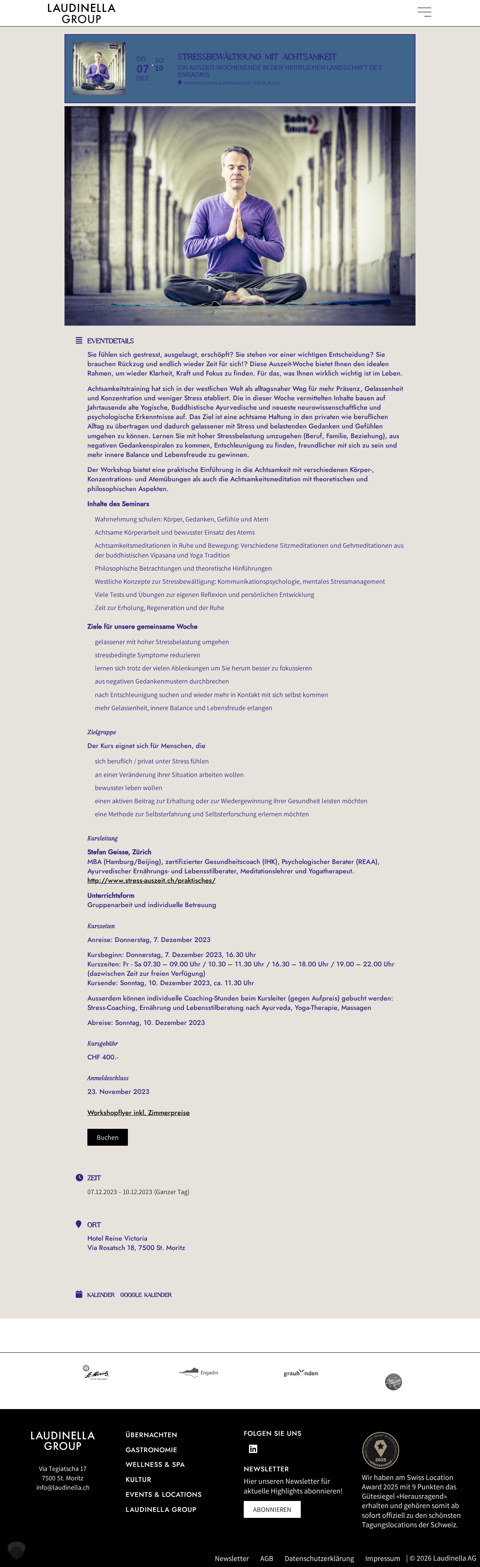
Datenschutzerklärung (319, 1558)
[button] (16, 1550)
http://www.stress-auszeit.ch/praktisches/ (151, 880)
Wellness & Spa (155, 1464)
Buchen (107, 1137)
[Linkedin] (253, 1448)
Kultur (139, 1479)
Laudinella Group (161, 1509)
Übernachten (151, 1435)
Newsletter (232, 1558)
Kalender (101, 1295)
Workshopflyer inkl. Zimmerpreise (138, 1113)
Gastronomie (151, 1450)
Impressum (382, 1558)
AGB (266, 1558)
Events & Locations (164, 1494)
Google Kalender (146, 1295)
